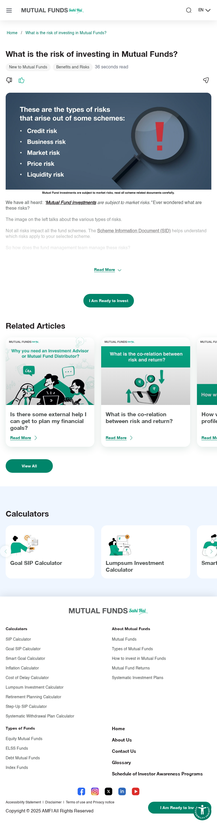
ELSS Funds (17, 749)
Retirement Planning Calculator (33, 697)
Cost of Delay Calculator (27, 678)
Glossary (121, 762)
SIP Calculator (18, 639)
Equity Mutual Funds (24, 739)
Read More (104, 269)
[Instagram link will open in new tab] (94, 791)
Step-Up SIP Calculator (26, 707)
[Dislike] (9, 80)
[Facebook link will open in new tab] (81, 791)
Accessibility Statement (23, 802)
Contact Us (124, 751)
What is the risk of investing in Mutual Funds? (66, 33)
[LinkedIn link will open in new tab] (122, 791)
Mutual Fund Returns (131, 668)
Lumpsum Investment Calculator (35, 688)
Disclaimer (53, 802)
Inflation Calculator (22, 668)
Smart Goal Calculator (25, 659)
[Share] (205, 80)
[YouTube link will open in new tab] (135, 791)
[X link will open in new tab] (108, 791)
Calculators (16, 628)
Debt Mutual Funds (23, 758)
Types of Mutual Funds (132, 649)
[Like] (21, 80)
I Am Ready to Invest (108, 300)
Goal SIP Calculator (36, 562)
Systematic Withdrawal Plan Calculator (40, 716)
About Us (122, 739)
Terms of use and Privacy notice (90, 802)
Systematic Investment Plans (137, 678)
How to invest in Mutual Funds (139, 659)
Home (12, 33)
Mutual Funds (124, 639)
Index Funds (17, 768)
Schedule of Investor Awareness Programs (157, 773)
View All (29, 465)
